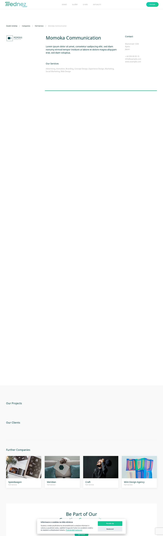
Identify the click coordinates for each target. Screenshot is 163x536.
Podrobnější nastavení (74, 530)
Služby (75, 4)
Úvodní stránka (11, 26)
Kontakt (152, 4)
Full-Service (39, 26)
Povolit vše (110, 523)
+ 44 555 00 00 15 (132, 56)
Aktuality (97, 4)
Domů (64, 4)
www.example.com (133, 61)
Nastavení (110, 529)
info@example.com (133, 59)
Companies (26, 26)
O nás (85, 4)
